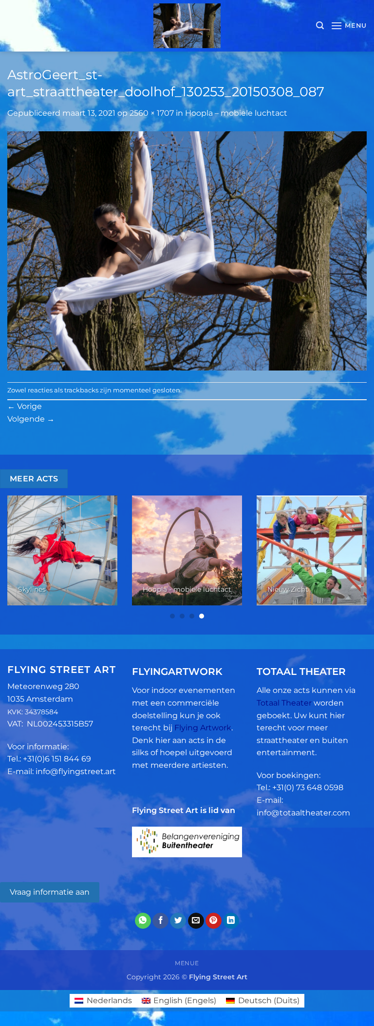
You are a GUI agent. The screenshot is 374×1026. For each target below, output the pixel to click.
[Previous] (20, 558)
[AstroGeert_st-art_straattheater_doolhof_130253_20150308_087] (187, 250)
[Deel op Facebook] (160, 921)
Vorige (24, 406)
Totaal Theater (284, 703)
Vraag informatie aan (50, 892)
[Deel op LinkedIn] (231, 921)
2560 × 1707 (152, 113)
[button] (320, 25)
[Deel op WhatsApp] (143, 921)
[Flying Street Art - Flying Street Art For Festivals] (187, 26)
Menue (187, 963)
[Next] (354, 558)
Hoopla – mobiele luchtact (236, 113)
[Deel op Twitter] (178, 921)
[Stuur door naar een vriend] (196, 921)
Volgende (31, 419)
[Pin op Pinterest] (214, 921)
